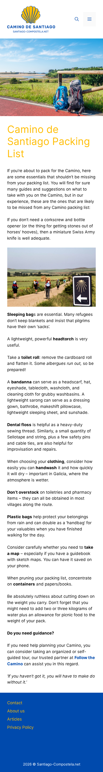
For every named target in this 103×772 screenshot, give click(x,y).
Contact (14, 702)
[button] (76, 19)
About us (16, 711)
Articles (14, 719)
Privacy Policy (20, 727)
